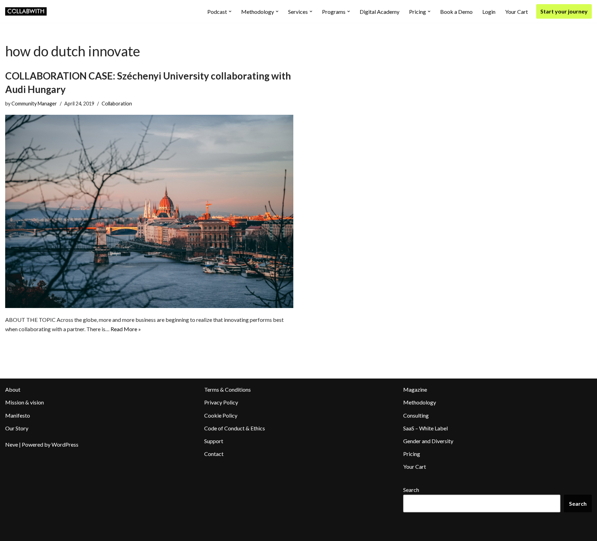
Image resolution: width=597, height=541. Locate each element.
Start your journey (564, 11)
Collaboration (117, 103)
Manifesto (17, 415)
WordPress (64, 444)
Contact (214, 453)
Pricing (411, 453)
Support (213, 441)
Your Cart (516, 11)
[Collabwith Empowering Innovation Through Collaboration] (26, 11)
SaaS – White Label (425, 428)
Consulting (416, 415)
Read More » (126, 329)
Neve (11, 444)
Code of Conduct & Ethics (234, 428)
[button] (230, 11)
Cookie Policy (220, 415)
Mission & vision (24, 402)
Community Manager (34, 103)
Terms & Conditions (227, 389)
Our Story (16, 428)
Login (488, 11)
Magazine (415, 389)
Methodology (419, 402)
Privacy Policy (221, 402)
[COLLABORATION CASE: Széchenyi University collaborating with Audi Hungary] (149, 211)
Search (411, 489)
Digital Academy (379, 11)
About (12, 389)
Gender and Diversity (428, 441)
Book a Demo (456, 11)
